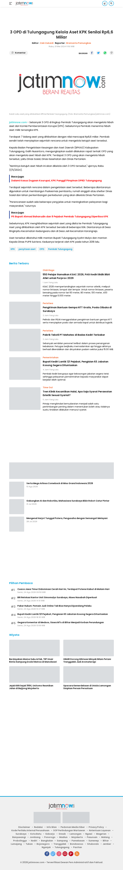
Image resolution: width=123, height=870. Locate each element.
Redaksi (38, 827)
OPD (41, 249)
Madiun (63, 837)
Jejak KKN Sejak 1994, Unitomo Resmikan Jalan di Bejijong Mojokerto (31, 687)
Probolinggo (20, 840)
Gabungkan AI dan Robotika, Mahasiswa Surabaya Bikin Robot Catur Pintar (67, 500)
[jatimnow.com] (24, 3)
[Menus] (11, 3)
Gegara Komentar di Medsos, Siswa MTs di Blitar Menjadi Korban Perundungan (60, 622)
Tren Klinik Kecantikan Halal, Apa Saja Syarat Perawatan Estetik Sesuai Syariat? (77, 393)
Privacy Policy (96, 827)
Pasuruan (92, 837)
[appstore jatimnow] (76, 818)
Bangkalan (47, 840)
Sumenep (93, 840)
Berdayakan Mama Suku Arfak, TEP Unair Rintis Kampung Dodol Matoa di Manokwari (33, 660)
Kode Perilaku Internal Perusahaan (30, 830)
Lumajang (16, 843)
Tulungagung (62, 847)
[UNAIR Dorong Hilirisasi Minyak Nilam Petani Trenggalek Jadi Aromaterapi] (88, 648)
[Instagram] (59, 853)
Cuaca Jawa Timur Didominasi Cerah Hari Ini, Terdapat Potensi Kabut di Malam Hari (63, 589)
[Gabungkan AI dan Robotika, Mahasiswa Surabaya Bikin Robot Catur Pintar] (16, 506)
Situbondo (93, 843)
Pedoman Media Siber (73, 827)
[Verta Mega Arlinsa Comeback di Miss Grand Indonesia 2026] (16, 489)
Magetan (101, 833)
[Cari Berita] (111, 3)
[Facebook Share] (92, 53)
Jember (107, 843)
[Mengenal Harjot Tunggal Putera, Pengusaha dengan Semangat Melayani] (16, 524)
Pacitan (77, 847)
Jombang (35, 837)
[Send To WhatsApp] (105, 53)
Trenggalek (60, 843)
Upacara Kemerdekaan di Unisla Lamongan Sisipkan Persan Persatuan (87, 687)
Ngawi (88, 833)
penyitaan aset (27, 249)
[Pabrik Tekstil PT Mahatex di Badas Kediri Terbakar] (24, 340)
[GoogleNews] (71, 853)
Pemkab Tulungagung (60, 249)
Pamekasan (78, 840)
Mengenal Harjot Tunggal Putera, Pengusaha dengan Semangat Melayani (67, 518)
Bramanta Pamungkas (78, 43)
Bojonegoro (43, 843)
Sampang (62, 840)
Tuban (29, 843)
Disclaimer (24, 827)
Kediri (34, 840)
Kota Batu (35, 833)
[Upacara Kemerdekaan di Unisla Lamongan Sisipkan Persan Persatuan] (88, 674)
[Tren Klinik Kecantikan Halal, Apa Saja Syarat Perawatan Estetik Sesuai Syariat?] (24, 398)
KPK (13, 249)
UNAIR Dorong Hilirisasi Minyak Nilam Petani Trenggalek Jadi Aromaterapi (87, 660)
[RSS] (77, 853)
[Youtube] (65, 853)
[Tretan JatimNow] (61, 470)
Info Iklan (52, 827)
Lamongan (75, 833)
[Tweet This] (98, 53)
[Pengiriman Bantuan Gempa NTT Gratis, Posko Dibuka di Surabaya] (24, 313)
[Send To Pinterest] (111, 53)
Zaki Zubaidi (47, 43)
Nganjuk (46, 847)
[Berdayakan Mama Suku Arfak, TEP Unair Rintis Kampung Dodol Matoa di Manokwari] (34, 648)
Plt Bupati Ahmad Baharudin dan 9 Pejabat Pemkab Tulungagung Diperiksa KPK (59, 216)
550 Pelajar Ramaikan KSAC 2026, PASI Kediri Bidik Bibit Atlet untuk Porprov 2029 (76, 276)
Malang (105, 837)
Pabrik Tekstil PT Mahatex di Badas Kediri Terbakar (74, 335)
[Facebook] (47, 853)
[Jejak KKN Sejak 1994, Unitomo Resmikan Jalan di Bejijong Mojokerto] (34, 674)
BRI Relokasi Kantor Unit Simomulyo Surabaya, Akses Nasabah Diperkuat (57, 597)
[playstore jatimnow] (47, 818)
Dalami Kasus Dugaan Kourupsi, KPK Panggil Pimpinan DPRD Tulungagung (56, 180)
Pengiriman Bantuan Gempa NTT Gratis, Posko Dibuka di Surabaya (77, 309)
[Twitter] (53, 853)
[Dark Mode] (104, 3)
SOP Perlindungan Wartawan (69, 830)
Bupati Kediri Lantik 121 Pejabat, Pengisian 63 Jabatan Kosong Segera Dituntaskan (75, 363)
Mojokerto (77, 837)
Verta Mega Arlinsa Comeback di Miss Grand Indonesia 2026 (59, 483)
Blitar (106, 840)
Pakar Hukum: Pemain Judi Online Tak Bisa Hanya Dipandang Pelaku (54, 605)
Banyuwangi (19, 837)
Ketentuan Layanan (100, 830)
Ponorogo (49, 837)
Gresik (62, 833)
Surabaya (21, 833)
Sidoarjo (50, 833)
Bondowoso (76, 843)
